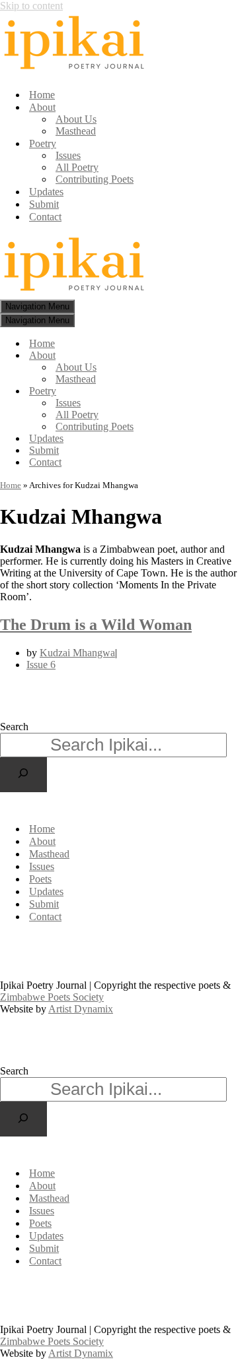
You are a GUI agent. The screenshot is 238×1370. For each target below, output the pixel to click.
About (42, 841)
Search (14, 726)
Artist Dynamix (32, 962)
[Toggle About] (231, 355)
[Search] (23, 774)
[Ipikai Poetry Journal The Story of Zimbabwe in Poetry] (74, 71)
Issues (68, 155)
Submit (44, 204)
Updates (46, 191)
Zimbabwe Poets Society (120, 950)
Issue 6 (41, 664)
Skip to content (31, 5)
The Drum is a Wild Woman (96, 624)
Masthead (76, 131)
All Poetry (77, 167)
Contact (45, 216)
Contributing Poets (95, 179)
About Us (76, 119)
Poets (40, 879)
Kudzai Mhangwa (77, 652)
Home (42, 94)
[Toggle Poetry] (231, 391)
